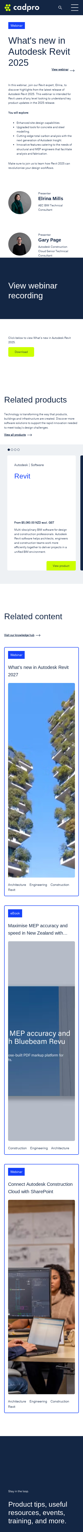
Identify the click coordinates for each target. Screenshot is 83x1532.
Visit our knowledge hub (19, 635)
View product (61, 565)
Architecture (17, 885)
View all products (15, 434)
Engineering (38, 885)
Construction (59, 885)
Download (21, 352)
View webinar (60, 69)
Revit (11, 890)
